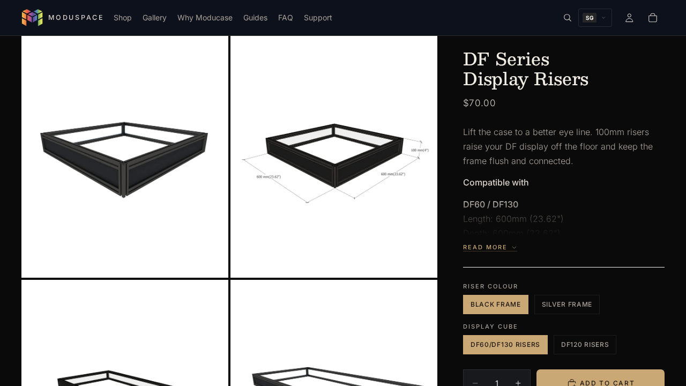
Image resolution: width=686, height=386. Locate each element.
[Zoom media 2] (333, 156)
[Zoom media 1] (124, 156)
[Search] (567, 17)
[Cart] (653, 17)
